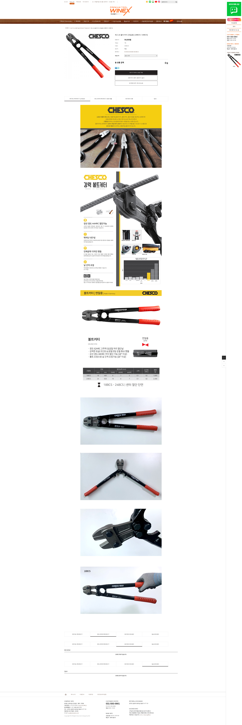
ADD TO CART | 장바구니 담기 (136, 78)
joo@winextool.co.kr (73, 713)
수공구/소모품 (73, 28)
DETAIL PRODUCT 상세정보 (77, 98)
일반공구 (87, 28)
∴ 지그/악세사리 (96, 21)
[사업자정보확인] (82, 705)
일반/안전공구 (81, 28)
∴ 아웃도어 (135, 21)
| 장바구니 (235, 19)
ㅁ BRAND (77, 21)
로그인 (66, 1)
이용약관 (90, 694)
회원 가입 (72, 2)
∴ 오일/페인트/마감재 (146, 21)
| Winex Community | (66, 21)
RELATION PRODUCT (103, 634)
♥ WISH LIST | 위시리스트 (136, 83)
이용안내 (82, 694)
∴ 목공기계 (85, 21)
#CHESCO (127, 52)
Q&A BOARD (155, 634)
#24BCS (136, 52)
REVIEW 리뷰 (129, 98)
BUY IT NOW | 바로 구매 (136, 72)
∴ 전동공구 (105, 21)
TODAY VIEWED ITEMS (233, 52)
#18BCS (132, 52)
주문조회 (78, 1)
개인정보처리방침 (101, 694)
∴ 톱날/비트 (126, 21)
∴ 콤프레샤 (158, 21)
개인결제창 (234, 23)
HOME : (67, 28)
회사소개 (73, 694)
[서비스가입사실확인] (145, 715)
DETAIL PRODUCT (77, 634)
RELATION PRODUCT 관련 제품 (103, 98)
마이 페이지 (86, 1)
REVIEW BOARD (129, 634)
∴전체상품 (179, 21)
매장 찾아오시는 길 (234, 30)
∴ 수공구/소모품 (116, 21)
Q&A (234, 26)
